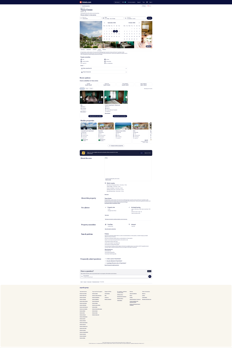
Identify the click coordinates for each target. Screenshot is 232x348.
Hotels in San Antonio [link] (83, 322)
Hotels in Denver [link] (83, 314)
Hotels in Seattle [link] (83, 334)
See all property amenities (110, 229)
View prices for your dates (96, 116)
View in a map (108, 179)
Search (149, 18)
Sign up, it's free (148, 152)
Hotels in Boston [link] (83, 324)
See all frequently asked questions (112, 265)
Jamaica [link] (85, 281)
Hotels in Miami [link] (82, 310)
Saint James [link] (89, 281)
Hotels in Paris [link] (82, 312)
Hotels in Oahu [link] (94, 312)
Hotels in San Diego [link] (83, 303)
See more (107, 194)
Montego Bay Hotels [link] (95, 281)
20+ (149, 46)
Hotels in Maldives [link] (95, 299)
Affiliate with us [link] (120, 294)
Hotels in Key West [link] (83, 328)
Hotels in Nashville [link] (83, 305)
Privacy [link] (131, 295)
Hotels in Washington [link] (83, 316)
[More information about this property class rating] (85, 11)
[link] (149, 6)
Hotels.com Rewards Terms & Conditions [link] (135, 305)
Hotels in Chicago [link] (83, 297)
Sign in (150, 2)
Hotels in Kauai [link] (94, 310)
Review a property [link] (108, 299)
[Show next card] (151, 133)
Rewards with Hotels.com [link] (146, 299)
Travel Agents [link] (119, 300)
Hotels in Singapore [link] (95, 297)
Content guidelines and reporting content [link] (134, 302)
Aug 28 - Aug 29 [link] (88, 84)
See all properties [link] (86, 5)
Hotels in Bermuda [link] (95, 301)
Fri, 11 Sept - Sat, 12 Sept (110, 18)
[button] (107, 28)
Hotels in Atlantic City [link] (83, 326)
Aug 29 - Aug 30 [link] (107, 84)
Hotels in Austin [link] (82, 318)
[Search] (149, 276)
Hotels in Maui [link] (94, 307)
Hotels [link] (81, 281)
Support (139, 2)
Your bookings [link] (107, 293)
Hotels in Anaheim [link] (83, 336)
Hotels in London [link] (83, 330)
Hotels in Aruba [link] (95, 293)
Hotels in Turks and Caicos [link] (96, 295)
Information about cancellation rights (112, 203)
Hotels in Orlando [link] (83, 299)
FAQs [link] (105, 295)
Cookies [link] (131, 297)
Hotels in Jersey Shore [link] (96, 305)
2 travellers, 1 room (131, 18)
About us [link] (143, 293)
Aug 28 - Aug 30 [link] (125, 84)
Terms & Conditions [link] (133, 293)
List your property (131, 2)
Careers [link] (143, 295)
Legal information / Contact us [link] (135, 299)
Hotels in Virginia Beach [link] (84, 332)
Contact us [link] (107, 297)
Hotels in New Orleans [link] (84, 301)
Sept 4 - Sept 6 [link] (144, 84)
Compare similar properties (117, 145)
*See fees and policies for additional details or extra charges (115, 219)
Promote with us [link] (120, 298)
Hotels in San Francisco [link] (84, 307)
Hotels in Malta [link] (95, 303)
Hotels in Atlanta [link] (83, 320)
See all (81, 65)
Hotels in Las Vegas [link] (83, 293)
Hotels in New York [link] (83, 295)
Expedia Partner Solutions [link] (121, 296)
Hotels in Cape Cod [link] (95, 314)
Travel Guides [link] (144, 297)
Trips (144, 2)
